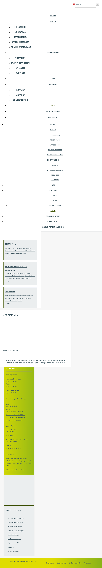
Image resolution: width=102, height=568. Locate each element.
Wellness (20, 68)
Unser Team (20, 32)
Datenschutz (61, 563)
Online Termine (20, 100)
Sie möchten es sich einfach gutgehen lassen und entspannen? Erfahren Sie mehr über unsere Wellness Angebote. (19, 298)
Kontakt (53, 84)
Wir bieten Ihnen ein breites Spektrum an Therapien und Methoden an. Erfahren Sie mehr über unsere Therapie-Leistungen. (20, 250)
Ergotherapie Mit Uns (14, 543)
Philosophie (20, 27)
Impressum (50, 563)
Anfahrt (20, 95)
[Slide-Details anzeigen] (38, 348)
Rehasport (53, 117)
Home (53, 15)
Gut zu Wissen (13, 510)
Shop (53, 105)
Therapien (20, 58)
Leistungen (53, 52)
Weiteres (20, 73)
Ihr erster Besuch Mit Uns (16, 518)
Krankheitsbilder (20, 42)
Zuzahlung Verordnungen (16, 530)
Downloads (88, 563)
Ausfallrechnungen (13, 535)
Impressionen (20, 37)
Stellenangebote (75, 563)
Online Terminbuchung (53, 227)
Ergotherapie (53, 111)
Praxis (53, 21)
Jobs (53, 78)
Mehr (8, 256)
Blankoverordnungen (14, 539)
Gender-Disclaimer (13, 551)
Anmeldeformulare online (15, 522)
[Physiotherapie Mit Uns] (14, 22)
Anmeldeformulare (21, 47)
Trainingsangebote (20, 63)
